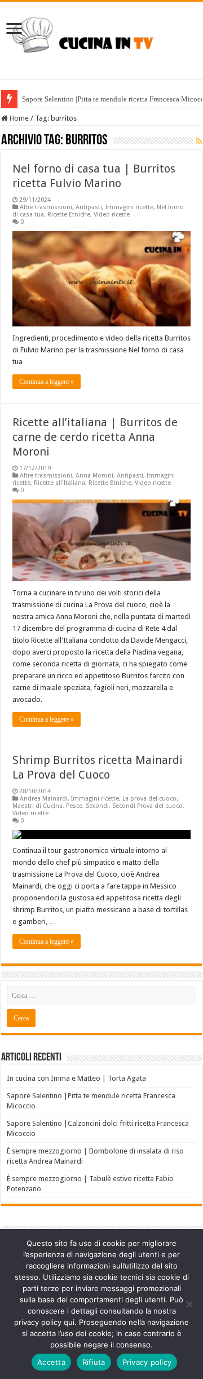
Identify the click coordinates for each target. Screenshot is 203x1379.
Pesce (74, 806)
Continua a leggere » (46, 382)
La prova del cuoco (149, 798)
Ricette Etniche (68, 214)
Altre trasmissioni (46, 207)
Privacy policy (147, 1362)
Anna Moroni (94, 475)
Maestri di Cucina (37, 806)
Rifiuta (93, 1362)
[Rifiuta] (189, 1304)
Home (18, 118)
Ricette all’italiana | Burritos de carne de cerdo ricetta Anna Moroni (95, 437)
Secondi (97, 806)
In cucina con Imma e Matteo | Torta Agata (76, 1078)
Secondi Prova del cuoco (147, 806)
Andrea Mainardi (44, 798)
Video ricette (112, 214)
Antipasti (89, 207)
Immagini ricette (129, 207)
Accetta (51, 1362)
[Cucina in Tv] (101, 38)
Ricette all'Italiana (59, 483)
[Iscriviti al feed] (199, 140)
